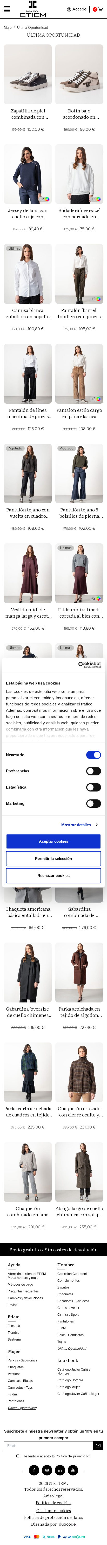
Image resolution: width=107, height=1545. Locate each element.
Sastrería (14, 1339)
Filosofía (14, 1325)
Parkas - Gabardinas (22, 1360)
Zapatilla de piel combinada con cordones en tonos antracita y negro (28, 120)
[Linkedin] (60, 1470)
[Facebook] (34, 1470)
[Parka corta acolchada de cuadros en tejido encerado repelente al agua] (28, 1072)
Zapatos (63, 1287)
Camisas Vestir (68, 1307)
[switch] (93, 771)
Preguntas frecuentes (23, 1291)
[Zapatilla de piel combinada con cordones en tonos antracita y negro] (28, 74)
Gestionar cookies (53, 1510)
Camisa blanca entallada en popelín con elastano (28, 316)
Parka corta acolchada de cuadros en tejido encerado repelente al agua (27, 1118)
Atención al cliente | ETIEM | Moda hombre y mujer (28, 1275)
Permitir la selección (53, 858)
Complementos (68, 1280)
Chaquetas (16, 1367)
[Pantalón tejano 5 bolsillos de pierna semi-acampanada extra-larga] (79, 474)
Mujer (8, 27)
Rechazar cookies (53, 875)
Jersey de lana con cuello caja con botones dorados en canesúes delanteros (28, 219)
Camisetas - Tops (20, 1387)
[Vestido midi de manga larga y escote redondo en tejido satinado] (28, 573)
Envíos (12, 1304)
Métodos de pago (20, 1284)
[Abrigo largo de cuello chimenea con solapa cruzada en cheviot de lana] (79, 1172)
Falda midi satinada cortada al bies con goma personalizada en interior (79, 619)
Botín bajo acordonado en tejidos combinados (79, 117)
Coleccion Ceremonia (73, 1273)
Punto (61, 1328)
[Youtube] (73, 1470)
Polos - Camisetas (70, 1334)
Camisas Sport (68, 1314)
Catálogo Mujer (68, 1386)
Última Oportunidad (22, 1407)
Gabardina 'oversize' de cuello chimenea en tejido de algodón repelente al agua (28, 1018)
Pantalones (16, 1401)
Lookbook (67, 1360)
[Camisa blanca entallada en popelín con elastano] (28, 274)
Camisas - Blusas (20, 1380)
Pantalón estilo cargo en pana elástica (79, 413)
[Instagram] (47, 1470)
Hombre (65, 1264)
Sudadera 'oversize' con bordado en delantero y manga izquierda (79, 219)
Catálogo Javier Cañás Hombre (73, 1371)
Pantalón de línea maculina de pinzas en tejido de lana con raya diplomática (27, 419)
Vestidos (14, 1373)
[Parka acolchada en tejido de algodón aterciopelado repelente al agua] (79, 972)
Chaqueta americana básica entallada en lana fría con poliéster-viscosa (27, 918)
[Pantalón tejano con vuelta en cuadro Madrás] (28, 474)
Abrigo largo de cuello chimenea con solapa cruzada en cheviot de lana (79, 1217)
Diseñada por (44, 1524)
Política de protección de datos (53, 1517)
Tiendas (13, 1332)
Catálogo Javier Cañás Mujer (78, 1393)
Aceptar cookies (53, 841)
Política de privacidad (72, 1456)
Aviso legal (53, 1495)
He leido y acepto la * (57, 1456)
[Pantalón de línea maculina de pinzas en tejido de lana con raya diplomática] (28, 374)
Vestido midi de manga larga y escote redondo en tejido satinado (27, 619)
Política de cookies (53, 1502)
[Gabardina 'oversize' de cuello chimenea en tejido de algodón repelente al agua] (28, 972)
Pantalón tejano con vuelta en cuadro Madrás (28, 516)
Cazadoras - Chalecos (73, 1300)
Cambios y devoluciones (25, 1298)
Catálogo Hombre (70, 1380)
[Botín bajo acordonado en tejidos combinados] (79, 74)
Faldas (12, 1394)
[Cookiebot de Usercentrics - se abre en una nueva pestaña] (78, 665)
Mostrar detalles (76, 825)
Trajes (61, 1341)
